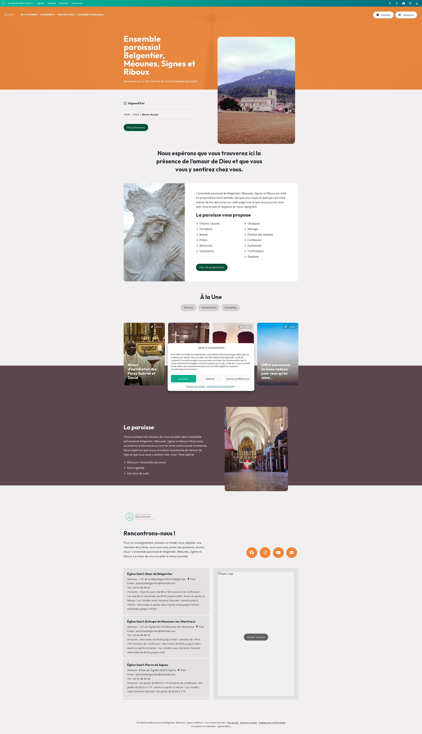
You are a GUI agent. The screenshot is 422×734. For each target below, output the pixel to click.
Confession (255, 240)
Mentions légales (248, 722)
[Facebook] (251, 552)
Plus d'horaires (136, 127)
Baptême (253, 256)
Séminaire (63, 3)
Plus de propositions (211, 267)
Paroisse (51, 3)
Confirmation (256, 251)
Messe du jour (150, 114)
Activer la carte (256, 637)
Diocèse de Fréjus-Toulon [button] (20, 3)
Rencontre (205, 245)
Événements (209, 307)
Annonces (408, 14)
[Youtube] (278, 552)
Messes (188, 307)
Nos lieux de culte (138, 473)
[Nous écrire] (291, 552)
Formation (205, 229)
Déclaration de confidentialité (220, 386)
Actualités (230, 307)
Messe (203, 234)
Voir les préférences (237, 378)
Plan (193, 579)
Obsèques (254, 223)
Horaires (385, 14)
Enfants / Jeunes (209, 223)
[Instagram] (265, 552)
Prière (203, 240)
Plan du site (233, 722)
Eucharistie (254, 245)
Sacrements (206, 251)
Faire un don (77, 3)
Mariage (253, 229)
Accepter (183, 378)
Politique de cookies (195, 386)
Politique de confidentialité (272, 722)
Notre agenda (135, 468)
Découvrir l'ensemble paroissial (146, 462)
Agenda (40, 3)
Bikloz (228, 726)
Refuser (210, 378)
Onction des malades (260, 234)
